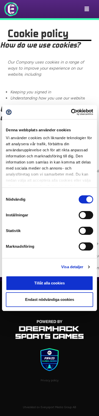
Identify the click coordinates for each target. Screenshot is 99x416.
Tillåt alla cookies (49, 283)
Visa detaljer (72, 267)
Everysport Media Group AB (58, 407)
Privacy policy (50, 380)
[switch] (86, 215)
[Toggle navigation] (88, 9)
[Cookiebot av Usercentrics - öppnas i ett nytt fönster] (71, 112)
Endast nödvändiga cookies (49, 299)
